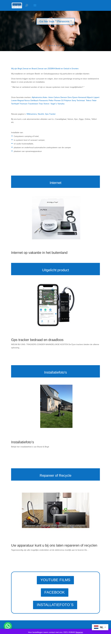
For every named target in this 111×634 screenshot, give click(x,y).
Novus (27, 100)
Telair (94, 100)
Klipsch (90, 97)
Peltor (51, 100)
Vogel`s (53, 104)
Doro (70, 97)
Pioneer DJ (59, 100)
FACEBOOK (54, 592)
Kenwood (82, 97)
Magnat (20, 100)
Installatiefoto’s (22, 442)
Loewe (14, 100)
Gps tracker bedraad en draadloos (37, 340)
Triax (41, 104)
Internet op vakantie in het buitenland (39, 253)
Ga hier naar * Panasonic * (55, 21)
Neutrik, (41, 114)
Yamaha (60, 104)
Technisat (81, 100)
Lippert (96, 97)
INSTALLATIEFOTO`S (55, 605)
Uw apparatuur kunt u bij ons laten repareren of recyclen (54, 545)
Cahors (57, 97)
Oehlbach (34, 100)
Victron (46, 104)
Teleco (89, 100)
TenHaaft (15, 104)
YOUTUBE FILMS (55, 580)
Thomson (23, 104)
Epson (75, 97)
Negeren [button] (79, 632)
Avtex (45, 97)
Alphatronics (37, 97)
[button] (8, 626)
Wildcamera (32, 114)
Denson (63, 97)
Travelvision (33, 104)
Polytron (67, 100)
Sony (74, 100)
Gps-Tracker (50, 114)
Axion (50, 97)
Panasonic (43, 100)
